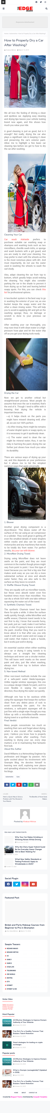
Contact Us (33, 1092)
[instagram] (45, 2)
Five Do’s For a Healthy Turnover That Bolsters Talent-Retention (28, 1032)
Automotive (13, 33)
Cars (18, 777)
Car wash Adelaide (16, 239)
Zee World (11, 974)
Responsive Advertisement (25, 22)
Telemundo (11, 970)
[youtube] (33, 884)
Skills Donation (7, 1005)
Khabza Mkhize (11, 50)
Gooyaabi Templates (40, 1097)
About (24, 1092)
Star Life (10, 967)
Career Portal (7, 1009)
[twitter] (40, 2)
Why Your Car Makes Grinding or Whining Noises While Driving (29, 838)
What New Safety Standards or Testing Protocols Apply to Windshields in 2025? (28, 861)
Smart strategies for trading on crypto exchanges (28, 1043)
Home (6, 33)
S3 (8, 956)
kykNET (10, 985)
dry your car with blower (23, 550)
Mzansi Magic (12, 948)
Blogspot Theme (16, 1097)
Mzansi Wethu (12, 952)
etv (8, 981)
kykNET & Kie (12, 989)
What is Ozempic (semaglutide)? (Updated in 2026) (30, 1071)
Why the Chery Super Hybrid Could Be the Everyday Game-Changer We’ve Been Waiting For (30, 849)
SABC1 (9, 959)
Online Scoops (7, 1007)
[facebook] (36, 2)
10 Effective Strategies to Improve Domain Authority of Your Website (29, 1021)
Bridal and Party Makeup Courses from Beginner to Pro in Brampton (25, 926)
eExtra (9, 978)
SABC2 (9, 963)
